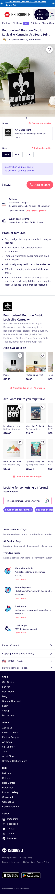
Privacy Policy (25, 857)
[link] (18, 509)
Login (5, 705)
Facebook (12, 823)
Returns (6, 778)
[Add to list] (49, 49)
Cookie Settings (10, 806)
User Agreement (9, 857)
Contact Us (8, 801)
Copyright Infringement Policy (18, 653)
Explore (6, 23)
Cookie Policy (43, 862)
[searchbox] (27, 501)
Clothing (20, 23)
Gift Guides (8, 682)
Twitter (11, 828)
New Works (8, 691)
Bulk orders (8, 715)
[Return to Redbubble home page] (17, 14)
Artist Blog (8, 756)
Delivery (6, 773)
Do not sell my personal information (18, 862)
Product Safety (10, 792)
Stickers (35, 23)
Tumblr (11, 833)
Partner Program (11, 737)
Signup (6, 710)
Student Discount (11, 701)
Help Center (8, 782)
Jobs (4, 751)
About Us (7, 727)
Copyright (7, 797)
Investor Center (10, 732)
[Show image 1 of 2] (26, 118)
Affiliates (7, 742)
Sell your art (8, 746)
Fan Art (6, 686)
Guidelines (7, 787)
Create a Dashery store (14, 761)
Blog (4, 696)
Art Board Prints (12, 529)
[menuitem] (6, 23)
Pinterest (12, 838)
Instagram (12, 818)
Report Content (10, 645)
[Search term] (52, 14)
